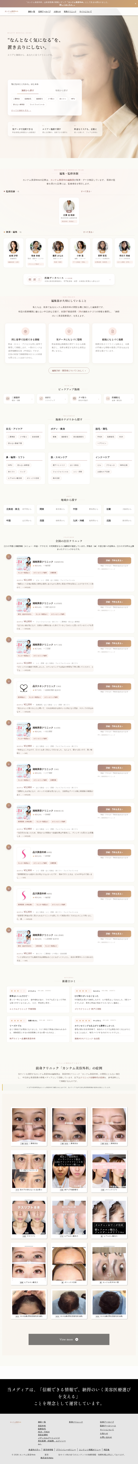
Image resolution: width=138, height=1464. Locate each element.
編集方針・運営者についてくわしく (69, 370)
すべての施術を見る (21, 111)
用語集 (107, 1450)
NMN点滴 (123, 465)
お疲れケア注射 (104, 472)
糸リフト (62, 99)
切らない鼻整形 (19, 104)
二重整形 (16, 99)
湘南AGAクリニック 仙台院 (87, 1038)
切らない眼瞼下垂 (15, 443)
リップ (22, 472)
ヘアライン (102, 443)
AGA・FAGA (44, 1432)
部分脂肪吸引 (78, 437)
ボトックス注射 (33, 478)
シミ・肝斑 (77, 472)
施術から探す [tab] (28, 90)
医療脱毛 (28, 99)
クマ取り (51, 99)
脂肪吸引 (39, 99)
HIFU (73, 99)
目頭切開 (35, 437)
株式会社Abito (47, 1458)
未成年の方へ (34, 1450)
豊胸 (54, 437)
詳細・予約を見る (114, 560)
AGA (121, 437)
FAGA (100, 437)
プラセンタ (110, 465)
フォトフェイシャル (37, 104)
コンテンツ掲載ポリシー (90, 1450)
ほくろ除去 (74, 465)
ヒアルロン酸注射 (15, 478)
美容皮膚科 (43, 1435)
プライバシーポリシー (66, 1450)
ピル (99, 465)
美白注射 (56, 478)
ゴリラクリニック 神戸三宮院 (88, 1009)
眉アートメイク (59, 465)
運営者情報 (48, 1450)
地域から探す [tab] (61, 90)
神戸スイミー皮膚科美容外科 (22, 1038)
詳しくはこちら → (67, 5)
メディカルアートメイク (49, 1438)
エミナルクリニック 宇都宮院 (23, 1009)
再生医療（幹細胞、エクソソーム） (52, 1442)
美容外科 (42, 1426)
